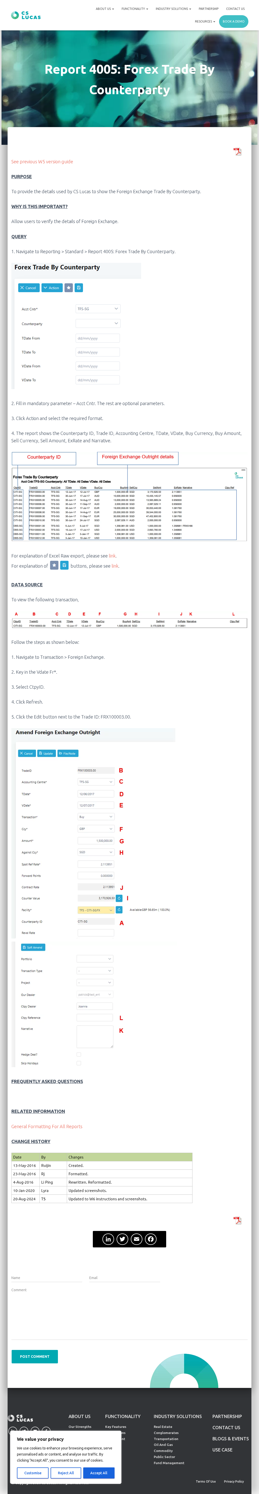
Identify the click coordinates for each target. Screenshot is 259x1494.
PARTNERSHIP (227, 1416)
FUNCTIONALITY (123, 1416)
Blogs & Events (230, 1438)
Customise (32, 1473)
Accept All (98, 1473)
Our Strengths (80, 1427)
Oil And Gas (163, 1445)
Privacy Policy (234, 1481)
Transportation (166, 1439)
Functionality (134, 8)
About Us (104, 8)
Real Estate (163, 1427)
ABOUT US (80, 1416)
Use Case (222, 1449)
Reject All (66, 1473)
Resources (204, 21)
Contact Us (235, 8)
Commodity (163, 1451)
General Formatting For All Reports (46, 1126)
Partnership (209, 8)
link (112, 555)
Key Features (115, 1427)
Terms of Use (206, 1481)
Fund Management (169, 1463)
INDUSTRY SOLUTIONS (178, 1416)
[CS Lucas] (26, 15)
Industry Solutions (172, 8)
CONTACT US (226, 1427)
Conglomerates (166, 1433)
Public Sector (164, 1457)
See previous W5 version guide (42, 161)
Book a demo (234, 21)
